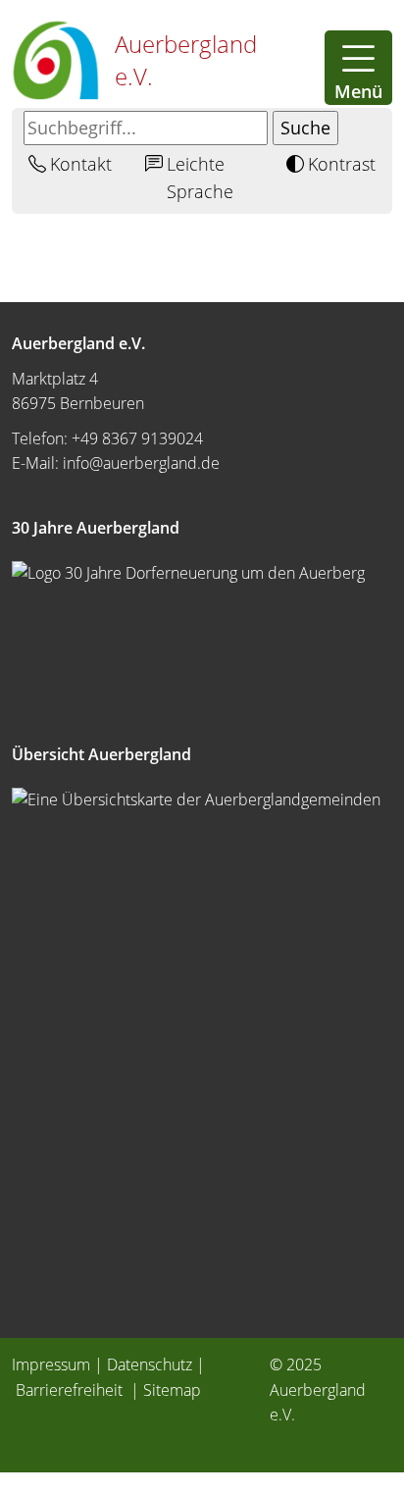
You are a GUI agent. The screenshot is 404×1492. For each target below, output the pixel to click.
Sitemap (172, 1390)
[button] (358, 67)
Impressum (51, 1364)
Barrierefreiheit (71, 1390)
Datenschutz (149, 1364)
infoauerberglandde (141, 463)
